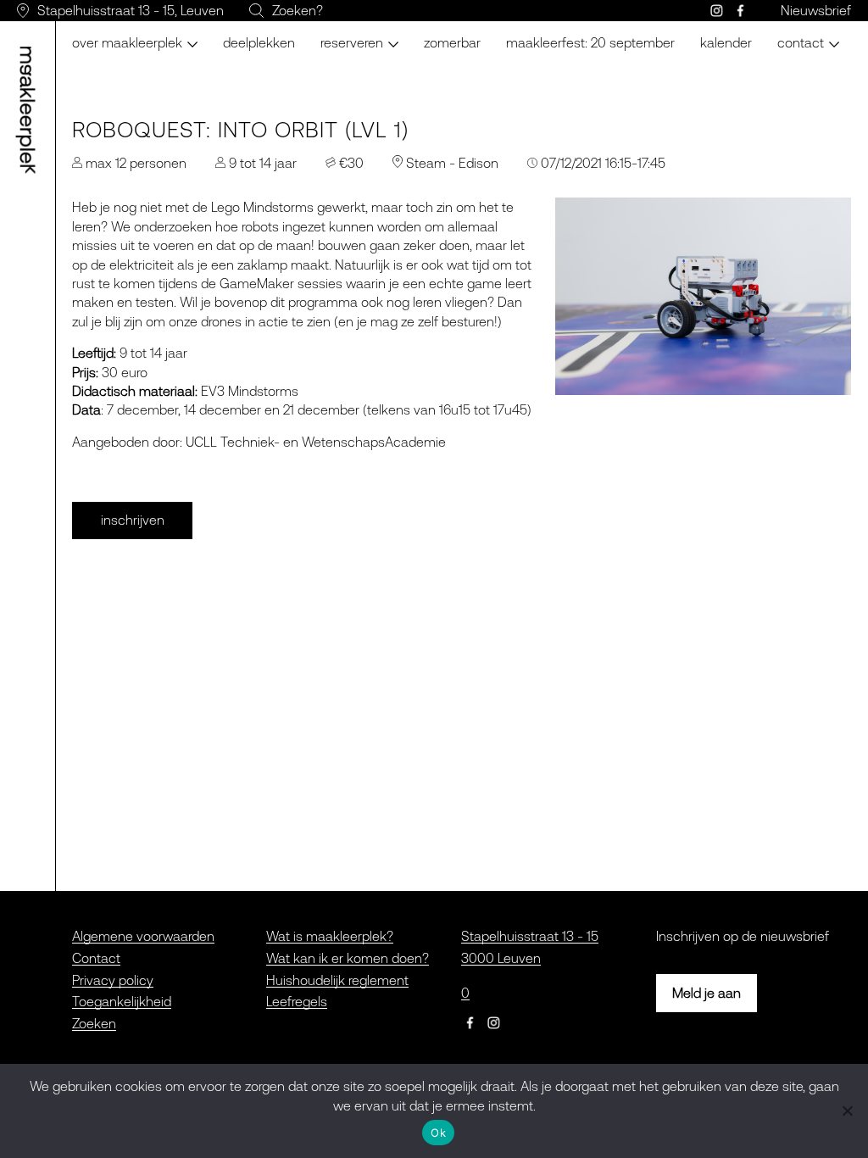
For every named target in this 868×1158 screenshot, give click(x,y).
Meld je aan (706, 992)
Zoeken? (297, 10)
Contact (96, 958)
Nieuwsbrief (816, 10)
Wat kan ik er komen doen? (347, 958)
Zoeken (94, 1023)
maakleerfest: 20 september (590, 42)
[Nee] (846, 1110)
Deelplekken (259, 42)
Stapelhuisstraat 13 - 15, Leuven (130, 10)
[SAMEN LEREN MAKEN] (30, 110)
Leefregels (296, 1001)
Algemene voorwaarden (143, 936)
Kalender (726, 42)
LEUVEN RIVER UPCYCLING (399, 34)
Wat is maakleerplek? (329, 936)
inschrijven (132, 519)
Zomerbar (452, 42)
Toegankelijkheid (121, 1001)
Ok (438, 1132)
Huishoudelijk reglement (337, 980)
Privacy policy (112, 980)
